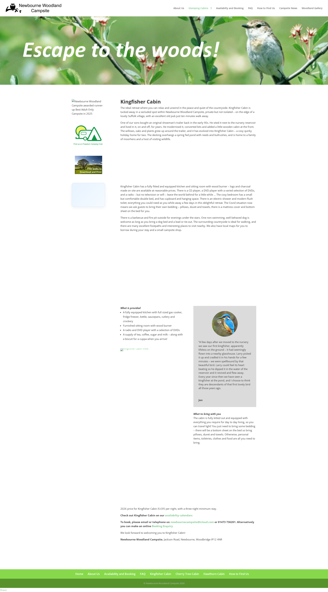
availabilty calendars (178, 515)
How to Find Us (266, 8)
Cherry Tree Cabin (187, 574)
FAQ (250, 8)
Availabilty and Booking (230, 8)
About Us (178, 8)
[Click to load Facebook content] (88, 195)
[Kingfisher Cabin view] (134, 348)
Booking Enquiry (162, 526)
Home (79, 574)
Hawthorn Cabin (214, 574)
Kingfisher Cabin (160, 574)
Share (3, 590)
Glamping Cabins (198, 8)
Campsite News (288, 8)
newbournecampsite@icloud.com (192, 522)
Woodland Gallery (312, 8)
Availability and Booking (119, 574)
